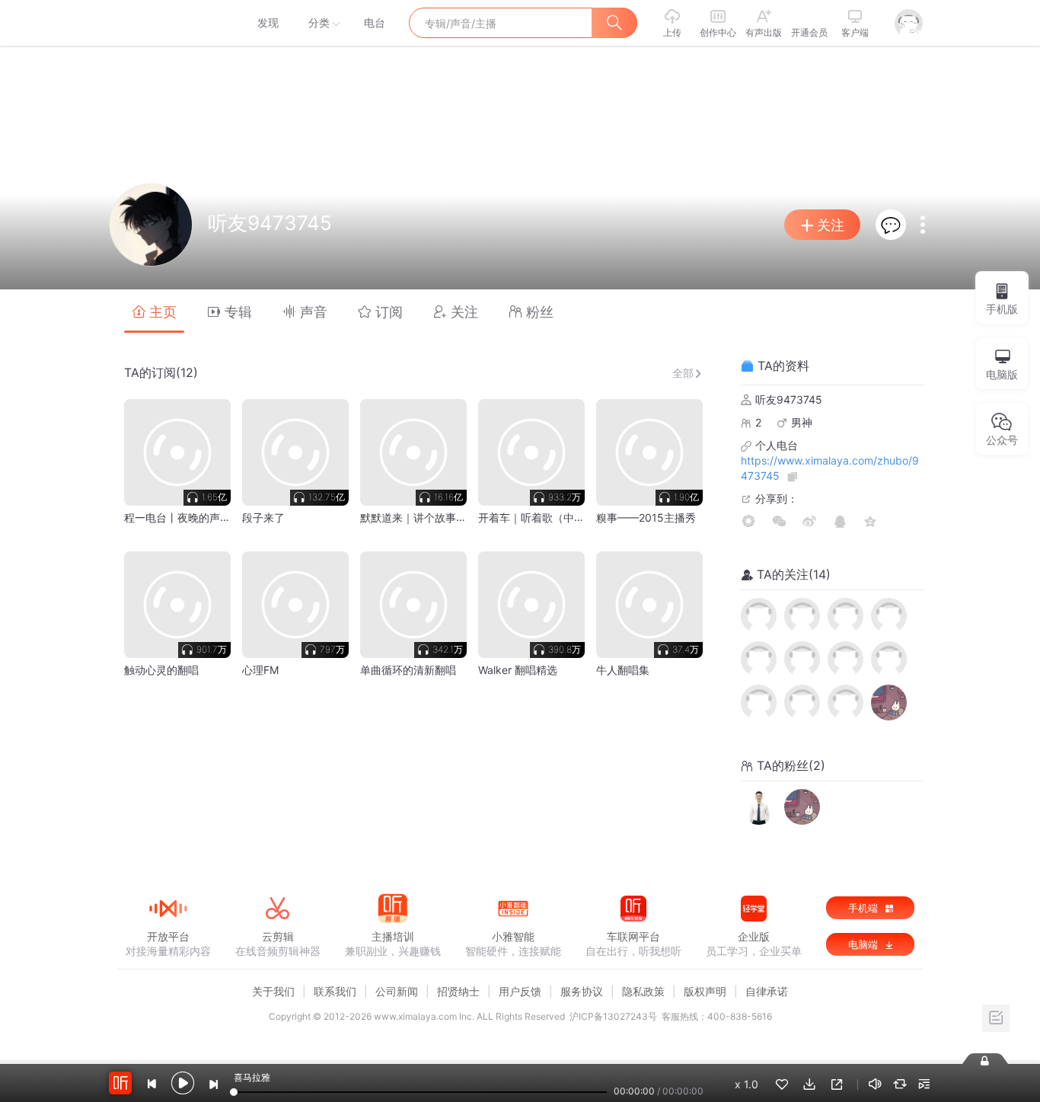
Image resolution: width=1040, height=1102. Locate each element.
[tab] (154, 311)
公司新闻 (396, 991)
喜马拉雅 (167, 23)
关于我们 (273, 991)
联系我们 (335, 991)
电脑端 (864, 944)
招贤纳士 (458, 991)
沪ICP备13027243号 (613, 1016)
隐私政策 (643, 991)
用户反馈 (520, 991)
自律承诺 (766, 991)
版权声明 (705, 991)
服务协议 (581, 991)
